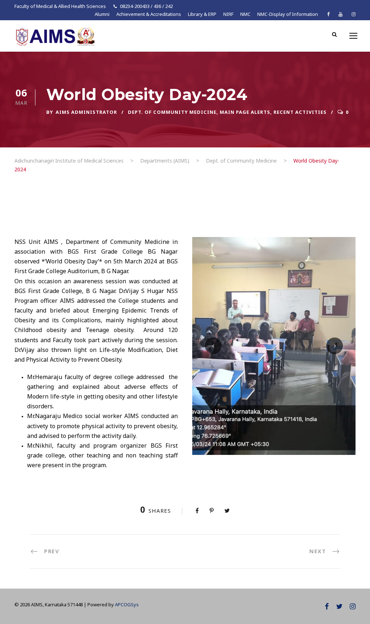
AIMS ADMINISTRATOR (86, 112)
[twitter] (339, 606)
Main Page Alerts (245, 112)
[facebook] (328, 14)
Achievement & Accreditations (148, 14)
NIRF (228, 14)
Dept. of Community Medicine (172, 112)
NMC (245, 14)
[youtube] (341, 14)
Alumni (102, 14)
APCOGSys (127, 604)
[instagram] (354, 14)
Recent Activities (300, 112)
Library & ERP (202, 14)
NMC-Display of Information (287, 14)
